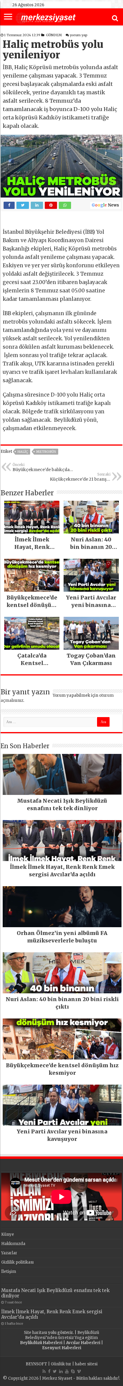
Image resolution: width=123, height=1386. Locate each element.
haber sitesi (86, 1364)
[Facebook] (49, 1371)
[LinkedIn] (61, 1371)
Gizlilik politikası (17, 1262)
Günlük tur (61, 1364)
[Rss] (44, 1371)
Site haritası (35, 1332)
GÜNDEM (54, 35)
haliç (22, 452)
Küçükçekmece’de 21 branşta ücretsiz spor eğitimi (80, 477)
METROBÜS (46, 452)
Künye (7, 1234)
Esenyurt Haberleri (61, 1347)
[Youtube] (66, 1371)
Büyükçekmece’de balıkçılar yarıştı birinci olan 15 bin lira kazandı (42, 467)
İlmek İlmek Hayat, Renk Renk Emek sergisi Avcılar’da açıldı (51, 1314)
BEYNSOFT (36, 1364)
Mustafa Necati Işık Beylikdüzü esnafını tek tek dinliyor (55, 1293)
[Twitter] (54, 1371)
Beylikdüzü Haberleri (41, 1342)
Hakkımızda (13, 1243)
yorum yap (78, 35)
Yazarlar (9, 1253)
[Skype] (72, 1371)
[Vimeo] (79, 1371)
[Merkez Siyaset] (45, 17)
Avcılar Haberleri (83, 1342)
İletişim (8, 1271)
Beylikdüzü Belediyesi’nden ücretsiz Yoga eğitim (62, 1335)
